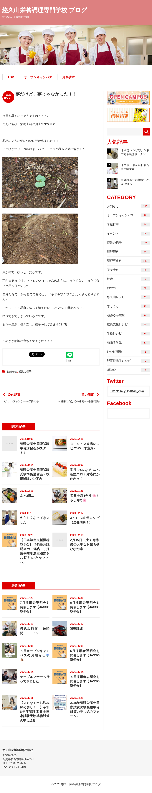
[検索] (146, 131)
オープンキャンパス (38, 77)
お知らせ (12, 371)
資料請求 (68, 77)
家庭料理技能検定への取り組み (129, 181)
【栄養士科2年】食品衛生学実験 (129, 167)
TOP (11, 77)
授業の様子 (25, 371)
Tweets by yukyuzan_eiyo (127, 391)
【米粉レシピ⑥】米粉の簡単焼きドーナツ (129, 152)
